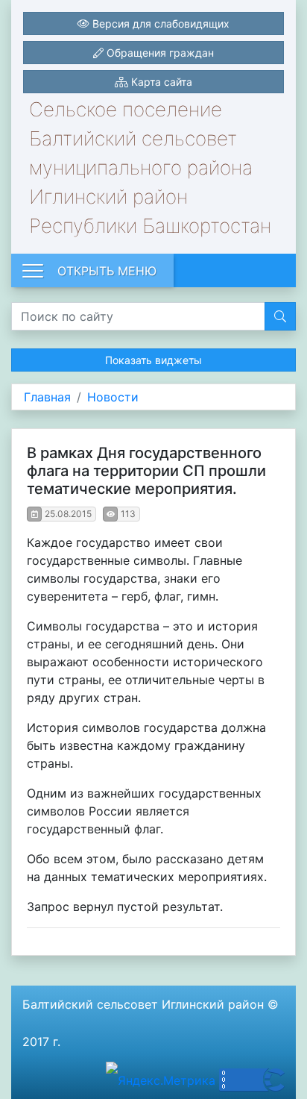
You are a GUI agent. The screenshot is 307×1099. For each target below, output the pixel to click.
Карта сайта (160, 81)
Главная (47, 396)
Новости (113, 396)
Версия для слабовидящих (159, 23)
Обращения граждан (159, 52)
